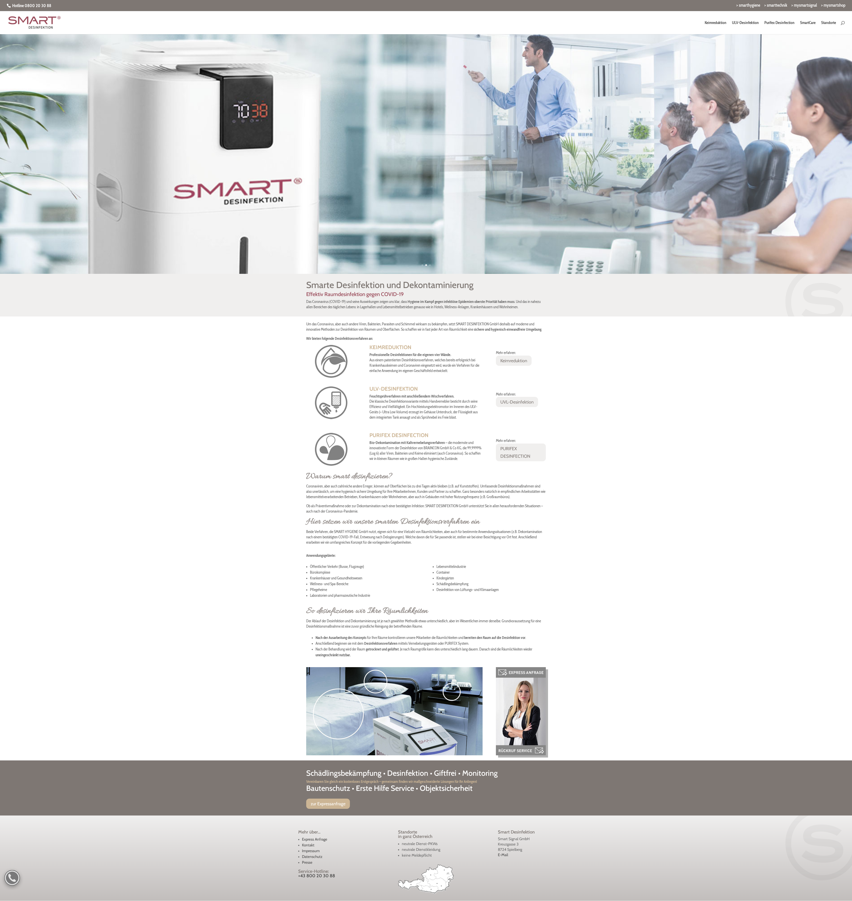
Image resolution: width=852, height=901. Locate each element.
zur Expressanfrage (328, 803)
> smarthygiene (748, 5)
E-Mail (503, 855)
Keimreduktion (513, 360)
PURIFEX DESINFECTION (515, 452)
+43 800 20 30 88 (316, 875)
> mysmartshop (833, 5)
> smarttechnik (775, 5)
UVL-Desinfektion (517, 402)
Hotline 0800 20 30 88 (31, 5)
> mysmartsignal (804, 5)
